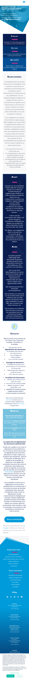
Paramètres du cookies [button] (14, 673)
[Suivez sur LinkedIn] (7, 596)
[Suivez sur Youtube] (21, 596)
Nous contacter (14, 519)
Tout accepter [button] (10, 676)
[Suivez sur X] (10, 596)
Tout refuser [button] (19, 676)
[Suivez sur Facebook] (18, 596)
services (9, 400)
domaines (21, 404)
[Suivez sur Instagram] (14, 596)
